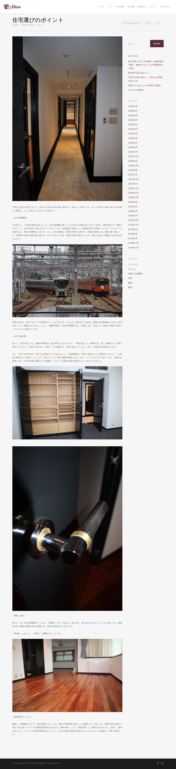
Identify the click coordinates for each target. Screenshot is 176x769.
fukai (16, 25)
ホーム (101, 7)
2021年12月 (133, 179)
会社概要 (131, 7)
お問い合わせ (165, 7)
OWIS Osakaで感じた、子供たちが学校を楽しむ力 (145, 79)
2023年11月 (133, 156)
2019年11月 (133, 224)
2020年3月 (133, 206)
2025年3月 (133, 133)
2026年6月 (133, 110)
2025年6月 (133, 129)
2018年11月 (133, 247)
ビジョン (40, 25)
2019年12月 (133, 220)
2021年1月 (133, 183)
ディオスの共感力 (136, 90)
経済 (130, 282)
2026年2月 (133, 120)
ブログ (110, 7)
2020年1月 (133, 215)
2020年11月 (133, 192)
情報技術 (141, 7)
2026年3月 (133, 115)
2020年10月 (133, 197)
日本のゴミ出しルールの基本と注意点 (144, 85)
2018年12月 (133, 243)
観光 (130, 287)
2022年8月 (133, 170)
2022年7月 (133, 174)
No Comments (133, 23)
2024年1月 (133, 151)
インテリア (152, 7)
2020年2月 (133, 211)
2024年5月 (133, 147)
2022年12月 (133, 165)
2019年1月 (133, 238)
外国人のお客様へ (136, 273)
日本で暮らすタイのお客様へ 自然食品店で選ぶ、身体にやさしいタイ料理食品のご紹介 (145, 64)
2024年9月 (133, 142)
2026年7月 (133, 106)
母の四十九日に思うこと (138, 72)
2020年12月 (133, 188)
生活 (130, 278)
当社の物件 (120, 7)
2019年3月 (133, 234)
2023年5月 (133, 161)
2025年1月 (133, 138)
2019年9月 (133, 229)
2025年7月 (133, 124)
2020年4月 (133, 202)
